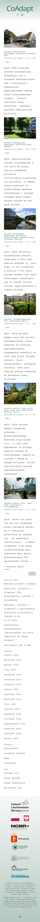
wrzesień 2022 (12, 728)
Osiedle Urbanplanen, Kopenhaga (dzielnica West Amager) (18, 144)
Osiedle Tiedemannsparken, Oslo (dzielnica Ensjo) (18, 320)
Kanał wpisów (12, 778)
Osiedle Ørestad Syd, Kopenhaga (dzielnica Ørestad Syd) (19, 53)
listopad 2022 (12, 719)
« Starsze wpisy (14, 566)
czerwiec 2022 (12, 733)
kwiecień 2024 (12, 660)
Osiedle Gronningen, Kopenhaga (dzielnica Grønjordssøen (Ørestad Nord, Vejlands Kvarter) (19, 236)
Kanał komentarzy (14, 783)
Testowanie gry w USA (17, 645)
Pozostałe (10, 763)
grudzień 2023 (12, 674)
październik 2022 (14, 724)
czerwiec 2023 (12, 694)
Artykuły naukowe (14, 753)
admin (20, 58)
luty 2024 (10, 670)
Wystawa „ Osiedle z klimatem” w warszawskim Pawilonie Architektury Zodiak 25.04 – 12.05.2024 (19, 613)
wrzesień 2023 (12, 679)
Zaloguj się (11, 773)
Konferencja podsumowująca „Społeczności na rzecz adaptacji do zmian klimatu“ (18, 633)
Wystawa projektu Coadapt (20, 584)
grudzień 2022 (12, 714)
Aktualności (11, 748)
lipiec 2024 (11, 655)
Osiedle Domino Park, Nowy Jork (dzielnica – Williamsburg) (18, 505)
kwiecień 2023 (12, 699)
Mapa (7, 62)
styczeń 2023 (12, 709)
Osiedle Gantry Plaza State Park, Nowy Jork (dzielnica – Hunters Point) (19, 410)
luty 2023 (10, 704)
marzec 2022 (11, 738)
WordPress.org (12, 788)
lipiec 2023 (11, 689)
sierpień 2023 (12, 684)
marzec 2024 (11, 665)
